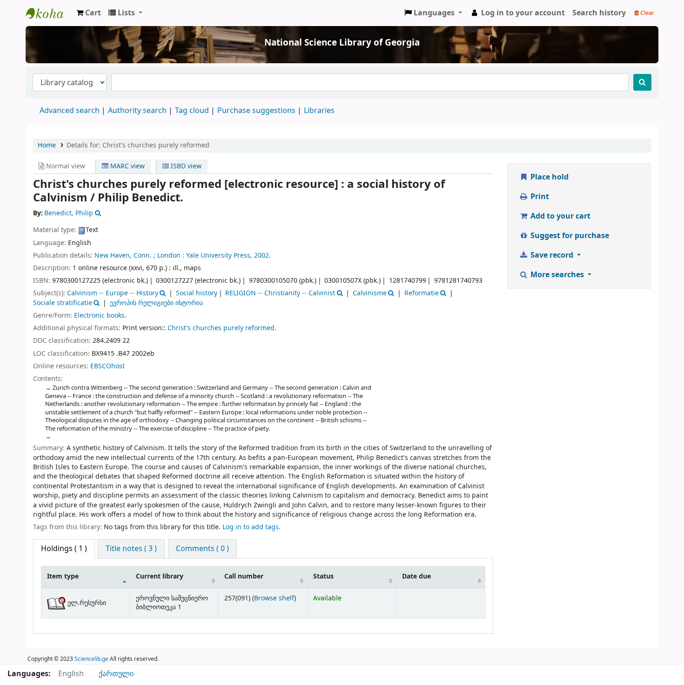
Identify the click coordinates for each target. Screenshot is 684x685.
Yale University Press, (219, 255)
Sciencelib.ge (91, 659)
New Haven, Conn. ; (124, 255)
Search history (599, 13)
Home (47, 145)
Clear (646, 12)
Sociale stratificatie (62, 303)
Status (323, 576)
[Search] (642, 82)
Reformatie (421, 293)
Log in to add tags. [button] (251, 527)
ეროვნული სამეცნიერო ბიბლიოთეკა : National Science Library (49, 13)
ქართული (116, 673)
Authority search (137, 110)
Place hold (549, 177)
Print (539, 196)
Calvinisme (370, 293)
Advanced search (70, 110)
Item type (63, 576)
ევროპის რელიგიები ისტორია (156, 303)
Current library (159, 576)
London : (170, 255)
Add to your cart (559, 216)
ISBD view (185, 166)
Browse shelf (274, 598)
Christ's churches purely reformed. (222, 328)
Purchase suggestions (256, 110)
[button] (89, 13)
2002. (262, 255)
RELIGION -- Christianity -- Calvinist (280, 293)
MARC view (126, 166)
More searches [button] (557, 274)
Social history (196, 293)
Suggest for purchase (569, 235)
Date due (416, 576)
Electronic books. (100, 315)
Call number (243, 576)
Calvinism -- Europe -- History (112, 293)
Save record (552, 255)
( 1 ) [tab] (64, 548)
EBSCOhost (107, 366)
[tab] (131, 549)
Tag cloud (192, 110)
